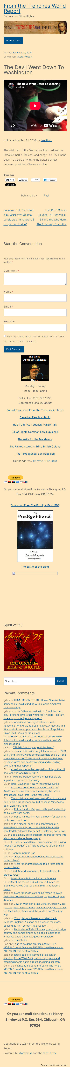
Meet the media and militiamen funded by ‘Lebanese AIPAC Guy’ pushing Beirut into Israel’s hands (32, 885)
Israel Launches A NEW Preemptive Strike (35, 783)
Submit (60, 681)
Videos (28, 56)
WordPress (26, 1053)
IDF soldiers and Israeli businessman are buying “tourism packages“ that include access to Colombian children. (35, 846)
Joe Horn (46, 140)
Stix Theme (50, 1053)
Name (8, 291)
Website (9, 321)
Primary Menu (13, 40)
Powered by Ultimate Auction (54, 1065)
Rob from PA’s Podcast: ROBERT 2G (35, 424)
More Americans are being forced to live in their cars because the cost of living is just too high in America (34, 896)
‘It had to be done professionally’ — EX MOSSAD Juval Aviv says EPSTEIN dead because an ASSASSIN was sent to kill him (33, 947)
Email (7, 306)
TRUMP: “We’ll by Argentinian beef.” (33, 747)
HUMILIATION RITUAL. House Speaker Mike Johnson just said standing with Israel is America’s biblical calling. (34, 704)
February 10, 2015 (22, 52)
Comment (11, 270)
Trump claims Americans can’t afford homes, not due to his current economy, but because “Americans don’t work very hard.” (35, 802)
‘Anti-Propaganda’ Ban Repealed (35, 453)
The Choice (21, 940)
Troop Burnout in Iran (23, 852)
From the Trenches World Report (35, 8)
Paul (46, 195)
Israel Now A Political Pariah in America (33, 878)
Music (20, 56)
